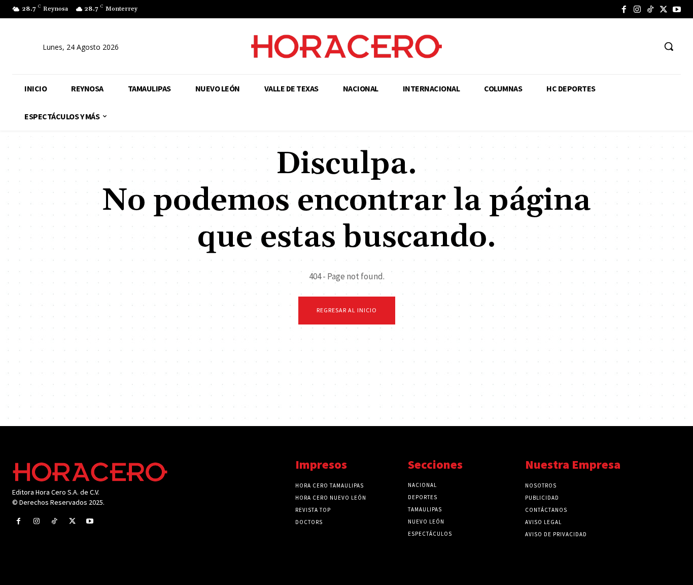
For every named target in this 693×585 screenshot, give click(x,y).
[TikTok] (650, 9)
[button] (668, 46)
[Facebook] (624, 9)
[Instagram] (637, 9)
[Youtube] (677, 9)
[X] (664, 9)
